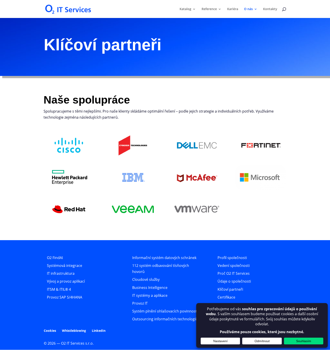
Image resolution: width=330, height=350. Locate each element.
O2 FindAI (55, 257)
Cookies (50, 330)
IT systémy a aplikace (149, 295)
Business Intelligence (149, 287)
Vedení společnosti (234, 265)
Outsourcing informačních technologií (164, 319)
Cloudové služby (146, 279)
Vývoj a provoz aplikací (66, 281)
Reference (209, 9)
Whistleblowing (74, 330)
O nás (248, 9)
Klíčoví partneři (230, 289)
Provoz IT (140, 303)
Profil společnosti (232, 257)
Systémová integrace (64, 265)
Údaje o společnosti (234, 281)
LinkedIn (99, 330)
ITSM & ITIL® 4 (59, 289)
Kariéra (232, 9)
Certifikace (226, 297)
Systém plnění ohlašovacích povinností (165, 311)
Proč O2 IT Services (234, 273)
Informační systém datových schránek (164, 257)
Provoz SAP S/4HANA (64, 297)
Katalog (185, 9)
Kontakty (270, 9)
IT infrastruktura (61, 273)
